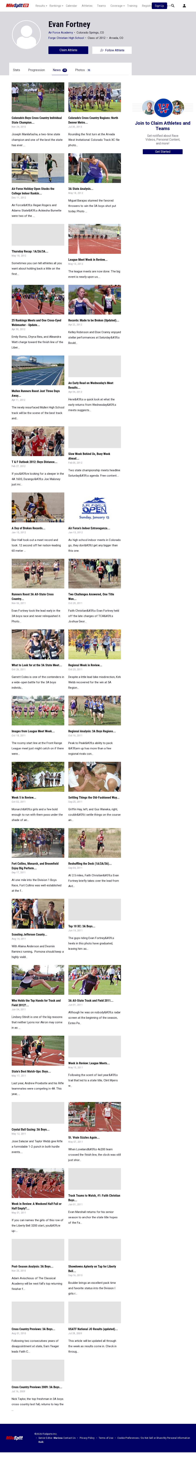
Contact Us (69, 1438)
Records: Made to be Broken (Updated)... (93, 320)
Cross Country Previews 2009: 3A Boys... (37, 1387)
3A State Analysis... (80, 189)
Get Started (162, 151)
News (59, 70)
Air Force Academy (60, 32)
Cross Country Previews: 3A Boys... (33, 1329)
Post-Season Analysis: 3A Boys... (32, 1266)
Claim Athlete (68, 50)
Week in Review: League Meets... (89, 1063)
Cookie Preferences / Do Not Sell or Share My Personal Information (153, 1438)
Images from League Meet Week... (33, 731)
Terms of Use (106, 1438)
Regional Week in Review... (85, 665)
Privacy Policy (87, 1438)
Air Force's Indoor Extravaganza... (89, 528)
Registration (150, 5)
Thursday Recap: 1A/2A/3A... (30, 251)
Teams (101, 5)
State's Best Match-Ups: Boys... (31, 1071)
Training (132, 5)
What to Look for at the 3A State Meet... (37, 665)
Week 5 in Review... (24, 797)
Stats (16, 70)
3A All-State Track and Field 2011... (91, 1000)
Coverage (116, 5)
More (165, 5)
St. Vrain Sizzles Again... (84, 1137)
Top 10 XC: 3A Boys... (81, 926)
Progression (36, 70)
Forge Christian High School (66, 38)
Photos (82, 70)
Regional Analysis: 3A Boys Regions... (92, 731)
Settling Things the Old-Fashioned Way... (94, 797)
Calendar (71, 5)
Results (40, 5)
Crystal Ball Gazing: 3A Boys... (31, 1129)
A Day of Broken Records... (28, 528)
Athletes (87, 5)
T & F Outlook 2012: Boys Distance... (34, 462)
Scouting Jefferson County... (29, 934)
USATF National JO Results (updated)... (93, 1329)
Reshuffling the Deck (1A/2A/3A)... (90, 863)
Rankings (55, 5)
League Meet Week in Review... (88, 259)
